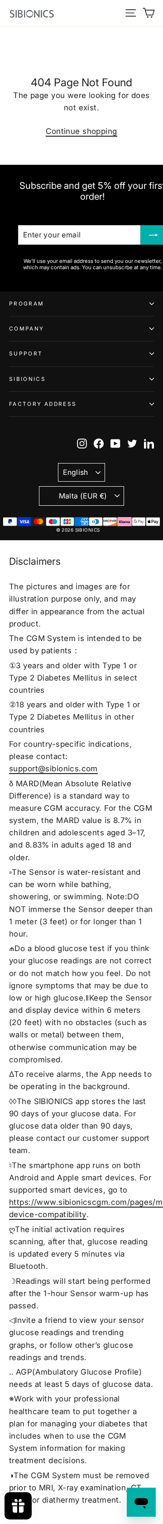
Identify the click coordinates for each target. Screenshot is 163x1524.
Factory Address (43, 404)
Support (26, 353)
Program (26, 304)
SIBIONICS (27, 379)
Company (26, 329)
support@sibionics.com (53, 768)
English (75, 472)
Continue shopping (81, 131)
